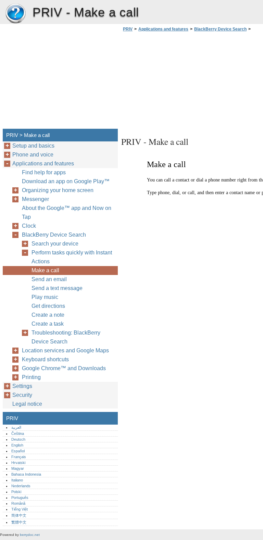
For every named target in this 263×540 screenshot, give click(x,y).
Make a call (45, 270)
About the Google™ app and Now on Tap (66, 212)
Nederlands (20, 486)
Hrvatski (18, 463)
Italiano (17, 480)
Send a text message (57, 288)
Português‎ (19, 497)
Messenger (35, 199)
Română (18, 503)
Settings (22, 386)
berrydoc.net (30, 535)
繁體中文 (18, 522)
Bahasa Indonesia (26, 474)
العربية (16, 427)
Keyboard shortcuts (45, 359)
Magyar (17, 468)
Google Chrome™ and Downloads (64, 368)
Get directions (48, 306)
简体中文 (18, 515)
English (17, 445)
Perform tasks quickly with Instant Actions (72, 257)
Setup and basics (33, 146)
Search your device (55, 244)
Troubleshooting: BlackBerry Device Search (66, 337)
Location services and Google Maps (65, 350)
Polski (16, 492)
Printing (31, 377)
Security (22, 395)
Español (18, 451)
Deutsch (18, 439)
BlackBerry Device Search (220, 29)
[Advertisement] (178, 82)
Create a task (48, 324)
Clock (29, 226)
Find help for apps (44, 172)
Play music (45, 297)
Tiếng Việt (19, 509)
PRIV (15, 13)
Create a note (48, 315)
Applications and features (163, 29)
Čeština (17, 433)
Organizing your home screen (57, 190)
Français (18, 457)
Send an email (49, 279)
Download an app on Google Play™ (66, 181)
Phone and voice (32, 155)
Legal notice (27, 404)
